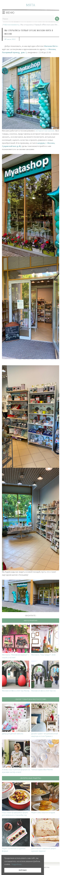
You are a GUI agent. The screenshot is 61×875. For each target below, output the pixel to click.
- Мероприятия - (30, 620)
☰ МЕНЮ (8, 13)
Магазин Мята (50, 46)
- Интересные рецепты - (30, 778)
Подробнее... (17, 864)
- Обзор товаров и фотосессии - (30, 699)
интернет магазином (44, 130)
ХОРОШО (23, 870)
